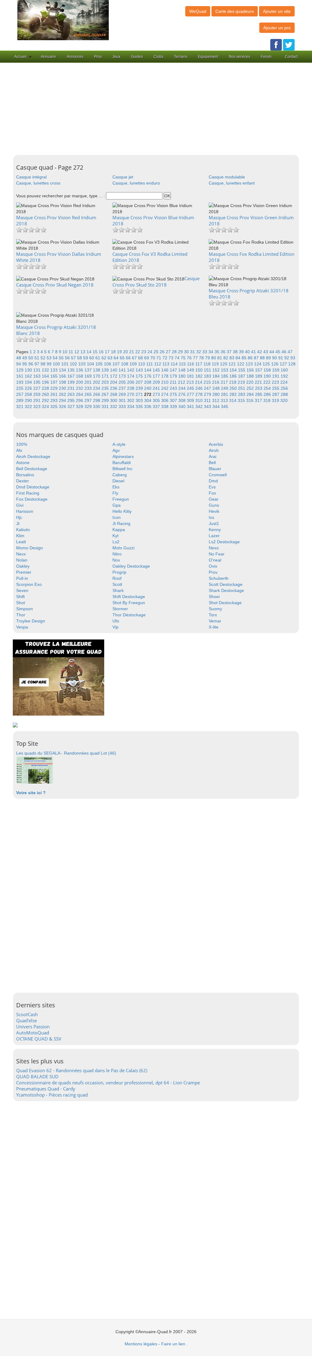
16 (102, 351)
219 (242, 382)
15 (96, 351)
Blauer (215, 468)
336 (148, 406)
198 (63, 382)
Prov (213, 572)
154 (233, 370)
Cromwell (218, 474)
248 (216, 388)
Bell (212, 462)
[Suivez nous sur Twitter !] (289, 44)
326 (63, 406)
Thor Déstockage (129, 614)
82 (226, 357)
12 (77, 351)
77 (196, 357)
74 (178, 357)
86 (251, 357)
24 (150, 351)
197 (54, 382)
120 (224, 363)
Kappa (118, 529)
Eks (115, 486)
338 (165, 406)
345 (224, 406)
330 (97, 406)
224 (284, 382)
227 (37, 388)
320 (284, 400)
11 (71, 351)
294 (63, 400)
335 (140, 406)
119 (216, 363)
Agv (116, 450)
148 (182, 370)
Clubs (158, 57)
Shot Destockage (225, 602)
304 (148, 400)
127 (284, 363)
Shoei (214, 596)
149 (191, 370)
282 (233, 394)
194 (29, 382)
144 (148, 370)
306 (165, 400)
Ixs (211, 517)
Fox (212, 493)
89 (269, 357)
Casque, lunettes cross (38, 183)
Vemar (215, 620)
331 (105, 406)
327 (71, 406)
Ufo (115, 620)
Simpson (24, 608)
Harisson (24, 511)
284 (250, 394)
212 (182, 382)
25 (157, 351)
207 (140, 382)
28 (175, 351)
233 (88, 388)
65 (123, 357)
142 (131, 370)
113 (166, 363)
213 (190, 382)
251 (242, 388)
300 (114, 400)
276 (182, 394)
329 (88, 406)
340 (182, 406)
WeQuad (197, 11)
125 (267, 363)
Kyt (115, 535)
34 (211, 351)
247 (208, 388)
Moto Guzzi (123, 547)
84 (239, 357)
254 (268, 388)
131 (37, 370)
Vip (115, 627)
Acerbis (216, 444)
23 (144, 351)
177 (157, 376)
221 (259, 382)
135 (71, 370)
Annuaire (48, 57)
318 (267, 400)
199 (71, 382)
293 (54, 400)
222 (267, 382)
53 (50, 357)
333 (123, 406)
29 (181, 351)
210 (165, 382)
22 (138, 351)
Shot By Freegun (128, 602)
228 (46, 388)
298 (97, 400)
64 (117, 357)
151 (208, 370)
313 (225, 400)
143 (140, 370)
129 (20, 370)
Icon (116, 517)
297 (88, 400)
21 (132, 351)
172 (114, 376)
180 (182, 376)
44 (272, 351)
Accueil (20, 57)
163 (37, 376)
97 (37, 363)
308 (182, 400)
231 (71, 388)
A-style (119, 444)
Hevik (214, 511)
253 (259, 388)
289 (20, 400)
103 (82, 363)
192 (284, 376)
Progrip (119, 572)
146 (165, 370)
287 (276, 394)
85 (245, 357)
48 (19, 357)
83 (232, 357)
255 (276, 388)
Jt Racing (121, 523)
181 (191, 376)
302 (131, 400)
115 (183, 363)
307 (174, 400)
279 (208, 394)
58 (80, 357)
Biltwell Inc (122, 468)
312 (216, 400)
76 (190, 357)
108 (125, 363)
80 (214, 357)
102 (74, 363)
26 (163, 351)
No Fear (217, 553)
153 (225, 370)
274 (165, 394)
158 (268, 370)
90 (275, 357)
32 (199, 351)
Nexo (214, 547)
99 (50, 363)
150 (199, 370)
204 (114, 382)
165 (54, 376)
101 (65, 363)
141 (123, 370)
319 (276, 400)
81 (220, 357)
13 (83, 351)
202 (97, 382)
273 (157, 394)
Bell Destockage (31, 468)
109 (133, 363)
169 (88, 376)
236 (114, 388)
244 (182, 388)
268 (114, 394)
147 (174, 370)
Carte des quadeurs (234, 11)
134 (63, 370)
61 (98, 357)
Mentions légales (141, 1343)
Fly (115, 493)
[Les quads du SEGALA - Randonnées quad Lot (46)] (34, 769)
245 (191, 388)
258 (29, 394)
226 (29, 388)
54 (56, 357)
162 (29, 376)
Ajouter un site (277, 11)
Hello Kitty (122, 511)
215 (208, 382)
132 (46, 370)
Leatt (21, 541)
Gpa (116, 505)
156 (250, 370)
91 (281, 357)
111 (150, 363)
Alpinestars (123, 456)
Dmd (213, 480)
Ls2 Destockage (224, 541)
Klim (20, 535)
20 (126, 351)
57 (74, 357)
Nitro (117, 553)
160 (284, 370)
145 (157, 370)
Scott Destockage (226, 584)
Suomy (215, 608)
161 (20, 376)
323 (37, 406)
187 (242, 376)
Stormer (120, 608)
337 (157, 406)
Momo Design (29, 547)
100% (21, 444)
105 (99, 363)
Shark (118, 590)
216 (216, 382)
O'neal (215, 560)
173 (123, 376)
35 (217, 351)
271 (140, 394)
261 (54, 394)
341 (191, 406)
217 (225, 382)
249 (225, 388)
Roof (117, 578)
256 (284, 388)
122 (241, 363)
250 (233, 388)
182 (199, 376)
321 (20, 406)
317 (259, 400)
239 (140, 388)
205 (123, 382)
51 (37, 357)
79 (208, 357)
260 (46, 394)
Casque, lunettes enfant (232, 183)
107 (116, 363)
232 (80, 388)
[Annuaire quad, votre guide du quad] (63, 19)
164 (46, 376)
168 (80, 376)
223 (276, 382)
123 (250, 363)
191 (276, 376)
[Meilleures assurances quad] (58, 677)
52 (44, 357)
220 (250, 382)
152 (216, 370)
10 (65, 351)
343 (208, 406)
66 (129, 357)
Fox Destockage (32, 499)
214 (199, 382)
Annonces (75, 57)
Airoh (214, 450)
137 (88, 370)
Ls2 (115, 541)
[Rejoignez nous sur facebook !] (276, 44)
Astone (23, 462)
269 (123, 394)
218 (233, 382)
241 (157, 388)
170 (97, 376)
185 (225, 376)
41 (254, 351)
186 (233, 376)
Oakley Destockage (131, 566)
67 (135, 357)
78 (202, 357)
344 (216, 406)
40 (248, 351)
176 (148, 376)
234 (97, 388)
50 (31, 357)
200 (80, 382)
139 (105, 370)
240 (148, 388)
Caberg (119, 474)
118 (208, 363)
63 (111, 357)
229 (54, 388)
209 (157, 382)
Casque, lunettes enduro (136, 183)
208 (148, 382)
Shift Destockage (128, 596)
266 (97, 394)
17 (108, 351)
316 (250, 400)
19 (120, 351)
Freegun (120, 499)
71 (159, 357)
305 (157, 400)
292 (46, 400)
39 (242, 351)
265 (88, 394)
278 (199, 394)
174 (131, 376)
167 (71, 376)
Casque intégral (31, 176)
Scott (117, 584)
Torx (213, 614)
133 (54, 370)
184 (216, 376)
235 (105, 388)
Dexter (22, 480)
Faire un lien (173, 1343)
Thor (20, 614)
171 (105, 376)
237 (123, 388)
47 (290, 351)
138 (97, 370)
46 (285, 351)
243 (174, 388)
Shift (20, 596)
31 (193, 351)
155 (242, 370)
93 (292, 357)
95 (25, 363)
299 (105, 400)
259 (37, 394)
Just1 (214, 523)
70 (153, 357)
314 (233, 400)
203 (105, 382)
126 (275, 363)
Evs (212, 486)
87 (257, 357)
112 (158, 363)
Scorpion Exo (29, 584)
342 (199, 406)
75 (184, 357)
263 (71, 394)
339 (174, 406)
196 (46, 382)
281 (225, 394)
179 (174, 376)
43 (266, 351)
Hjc (19, 517)
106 (108, 363)
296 (80, 400)
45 (278, 351)
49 (25, 357)
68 (141, 357)
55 (62, 357)
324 (46, 406)
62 (104, 357)
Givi (19, 505)
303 (140, 400)
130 (29, 370)
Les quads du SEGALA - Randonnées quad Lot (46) (66, 753)
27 (169, 351)
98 (44, 363)
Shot (20, 602)
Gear (213, 499)
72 (165, 357)
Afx (19, 450)
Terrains (180, 57)
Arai (212, 456)
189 (259, 376)
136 (80, 370)
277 (191, 394)
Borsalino (25, 474)
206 (131, 382)
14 (90, 351)
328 (80, 406)
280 (216, 394)
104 (91, 363)
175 (140, 376)
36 (224, 351)
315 (242, 400)
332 (114, 406)
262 (63, 394)
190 (268, 376)
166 (63, 376)
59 (86, 357)
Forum (266, 57)
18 (114, 351)
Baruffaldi (121, 462)
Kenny (215, 529)
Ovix (213, 566)
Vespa (22, 627)
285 (259, 394)
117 (199, 363)
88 (263, 357)
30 (187, 351)
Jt (18, 523)
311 (208, 400)
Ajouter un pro (277, 27)
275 (174, 394)
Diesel (118, 480)
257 (20, 394)
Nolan (21, 560)
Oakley (23, 566)
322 (29, 406)
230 (63, 388)
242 (165, 388)
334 (131, 406)
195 (37, 382)
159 (276, 370)
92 (287, 357)
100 (57, 363)
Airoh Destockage (33, 456)
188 (250, 376)
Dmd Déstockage (32, 486)
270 (131, 394)
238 (131, 388)
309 (191, 400)
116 (191, 363)
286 (268, 394)
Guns (214, 505)
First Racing (27, 493)
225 (20, 388)
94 (19, 363)
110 (142, 363)
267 (105, 394)
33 (205, 351)
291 (37, 400)
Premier (23, 572)
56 (68, 357)
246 (199, 388)
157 (259, 370)
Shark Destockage (226, 590)
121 (233, 363)
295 (71, 400)
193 (20, 382)
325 (54, 406)
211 (174, 382)
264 (80, 394)
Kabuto (23, 529)
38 (236, 351)
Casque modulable (227, 176)
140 (114, 370)
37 (230, 351)
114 (175, 363)
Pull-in (22, 578)
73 (171, 357)
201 (88, 382)
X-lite (213, 627)
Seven (22, 590)
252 (250, 388)
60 (92, 357)
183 (208, 376)
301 (123, 400)
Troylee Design (30, 620)
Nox (116, 560)
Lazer (214, 535)
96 (31, 363)
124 (258, 363)
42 (260, 351)
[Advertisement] (156, 109)
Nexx (21, 553)
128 (292, 363)
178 (165, 376)
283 (242, 394)
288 (284, 394)
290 (29, 400)
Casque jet (122, 176)
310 (199, 400)
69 (147, 357)
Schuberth (219, 578)
